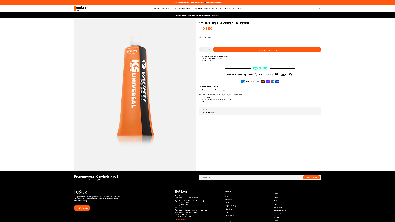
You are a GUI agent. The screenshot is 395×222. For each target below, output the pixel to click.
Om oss (227, 219)
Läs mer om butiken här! (183, 219)
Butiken (276, 201)
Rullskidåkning (229, 209)
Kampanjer (228, 199)
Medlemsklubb (279, 214)
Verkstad (277, 220)
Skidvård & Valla (230, 215)
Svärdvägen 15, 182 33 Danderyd (186, 197)
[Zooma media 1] (135, 95)
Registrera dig (311, 177)
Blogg (276, 197)
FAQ (275, 204)
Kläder (227, 202)
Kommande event (280, 211)
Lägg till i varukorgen (268, 50)
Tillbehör (227, 212)
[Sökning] (310, 8)
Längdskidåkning (230, 206)
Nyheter (227, 196)
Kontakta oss (82, 208)
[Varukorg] (318, 8)
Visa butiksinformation (209, 61)
